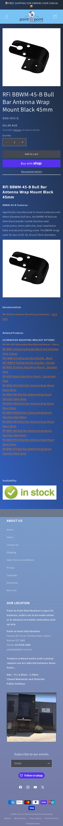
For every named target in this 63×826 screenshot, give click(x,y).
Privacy (10, 567)
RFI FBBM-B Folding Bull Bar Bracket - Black (28, 358)
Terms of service (52, 818)
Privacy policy (35, 818)
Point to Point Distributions (29, 814)
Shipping (17, 130)
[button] (6, 16)
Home (10, 529)
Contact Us (13, 544)
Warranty (12, 590)
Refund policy (20, 818)
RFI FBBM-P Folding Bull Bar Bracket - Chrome (29, 362)
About (10, 537)
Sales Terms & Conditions (20, 559)
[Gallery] (31, 57)
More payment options (31, 171)
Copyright (12, 575)
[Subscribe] (48, 763)
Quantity (7, 135)
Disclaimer (12, 582)
